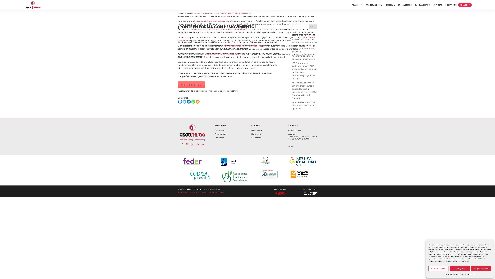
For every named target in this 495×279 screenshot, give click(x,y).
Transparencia (374, 5)
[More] (198, 102)
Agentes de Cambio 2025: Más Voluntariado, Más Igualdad (304, 105)
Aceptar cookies (438, 268)
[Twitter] (184, 102)
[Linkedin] (189, 102)
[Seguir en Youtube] (198, 144)
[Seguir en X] (192, 144)
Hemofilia (390, 5)
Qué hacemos (405, 5)
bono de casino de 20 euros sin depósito (224, 54)
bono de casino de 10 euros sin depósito (243, 45)
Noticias (437, 5)
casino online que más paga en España (214, 21)
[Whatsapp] (193, 102)
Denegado (460, 268)
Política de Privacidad (467, 274)
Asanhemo (357, 5)
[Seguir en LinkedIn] (203, 144)
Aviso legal (182, 192)
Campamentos (422, 5)
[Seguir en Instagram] (187, 144)
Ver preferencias (481, 268)
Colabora (464, 5)
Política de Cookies (451, 274)
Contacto (451, 5)
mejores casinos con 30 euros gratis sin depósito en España (219, 29)
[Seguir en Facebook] (182, 144)
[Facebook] (180, 102)
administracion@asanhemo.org (192, 140)
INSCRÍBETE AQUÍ (191, 84)
